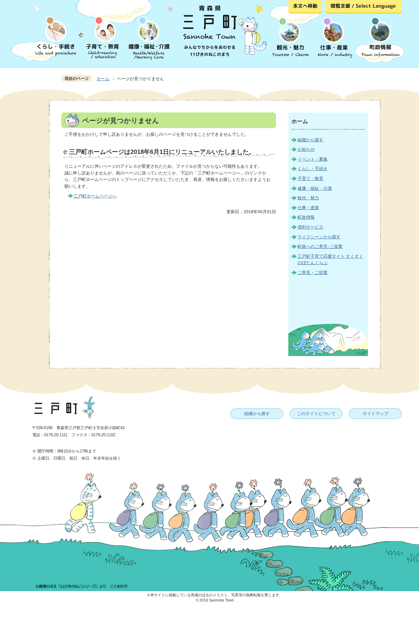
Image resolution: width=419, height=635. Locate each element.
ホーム (103, 78)
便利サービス (310, 227)
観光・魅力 (308, 197)
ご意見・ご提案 (313, 272)
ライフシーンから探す (319, 236)
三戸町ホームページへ (95, 196)
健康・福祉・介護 (315, 188)
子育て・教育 (310, 178)
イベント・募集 (313, 159)
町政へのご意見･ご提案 (320, 246)
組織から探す (310, 139)
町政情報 (306, 217)
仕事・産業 (308, 207)
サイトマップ (375, 413)
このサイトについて (316, 413)
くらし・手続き (313, 168)
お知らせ (306, 149)
